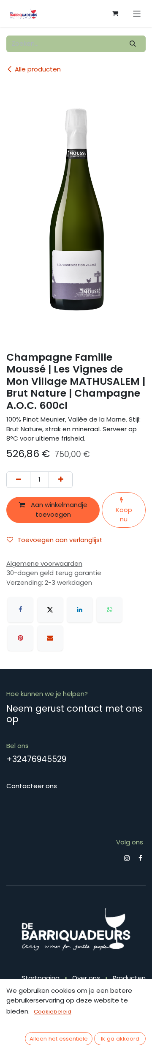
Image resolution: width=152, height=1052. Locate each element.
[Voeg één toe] (61, 479)
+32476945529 (36, 759)
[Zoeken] (133, 44)
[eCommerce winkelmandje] (115, 13)
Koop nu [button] (124, 514)
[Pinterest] (20, 638)
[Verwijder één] (18, 479)
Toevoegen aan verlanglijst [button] (60, 539)
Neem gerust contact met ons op (74, 713)
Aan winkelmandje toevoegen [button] (58, 509)
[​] (127, 858)
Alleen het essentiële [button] (59, 1039)
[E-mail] (50, 638)
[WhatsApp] (109, 609)
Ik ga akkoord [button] (120, 1039)
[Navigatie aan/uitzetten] (137, 13)
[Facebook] (20, 609)
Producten (129, 977)
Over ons (86, 977)
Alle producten (38, 69)
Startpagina (41, 977)
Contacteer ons (31, 785)
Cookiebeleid (52, 1012)
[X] (50, 609)
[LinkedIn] (79, 609)
